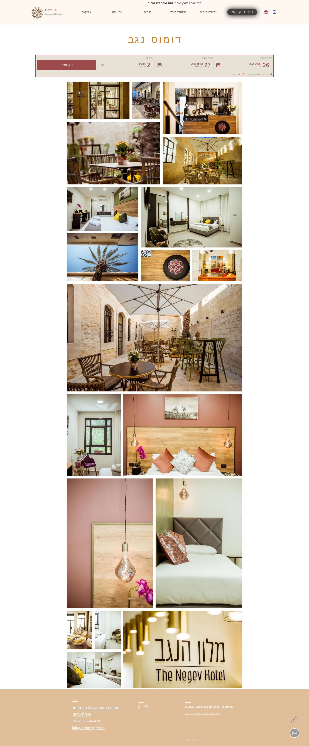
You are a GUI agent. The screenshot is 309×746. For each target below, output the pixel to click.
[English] (265, 12)
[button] (147, 12)
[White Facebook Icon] (138, 707)
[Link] (294, 720)
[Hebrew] (273, 12)
